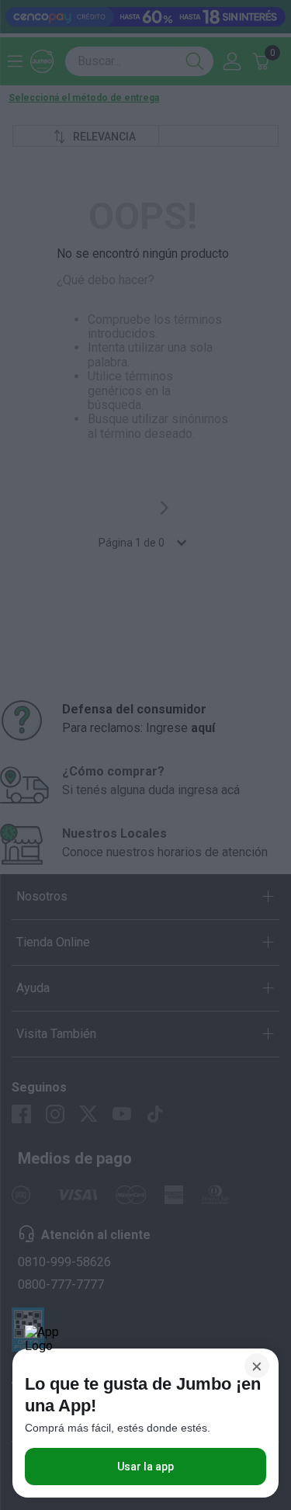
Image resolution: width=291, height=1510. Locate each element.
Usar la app (145, 1466)
